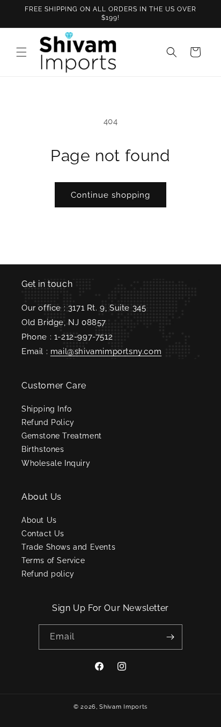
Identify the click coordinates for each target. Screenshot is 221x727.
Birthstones (42, 449)
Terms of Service (53, 560)
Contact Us (42, 533)
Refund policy (48, 574)
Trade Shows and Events (68, 547)
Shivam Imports (123, 706)
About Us (39, 520)
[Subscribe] (170, 637)
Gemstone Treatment (61, 435)
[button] (21, 52)
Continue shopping (110, 195)
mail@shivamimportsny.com (105, 351)
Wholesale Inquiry (55, 463)
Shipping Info (46, 409)
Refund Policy (48, 422)
